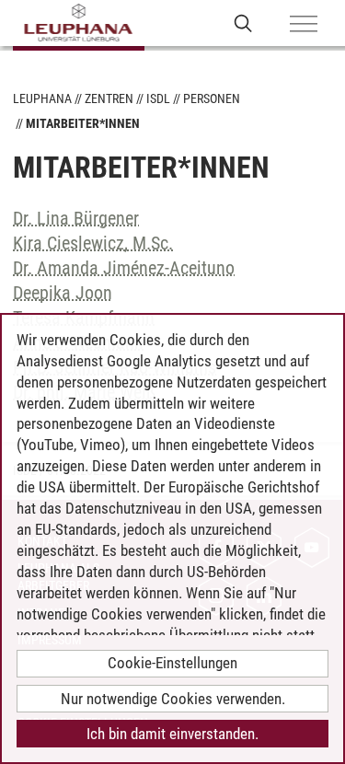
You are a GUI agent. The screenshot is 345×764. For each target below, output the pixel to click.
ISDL (158, 98)
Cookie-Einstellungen (172, 663)
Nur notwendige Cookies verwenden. (173, 698)
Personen (211, 98)
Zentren (109, 98)
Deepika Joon (62, 293)
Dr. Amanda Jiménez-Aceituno (124, 268)
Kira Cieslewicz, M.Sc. (93, 243)
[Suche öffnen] (243, 22)
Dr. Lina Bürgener (76, 218)
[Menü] (303, 25)
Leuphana (42, 98)
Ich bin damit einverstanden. (172, 733)
